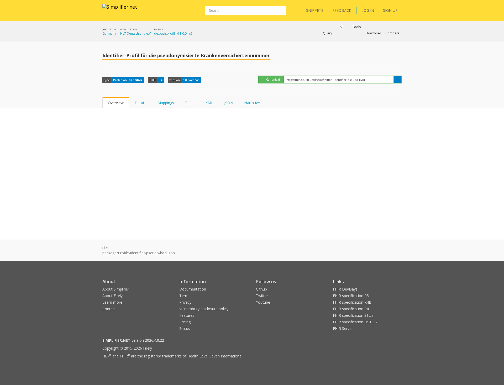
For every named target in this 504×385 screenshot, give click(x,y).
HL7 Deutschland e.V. (135, 33)
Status (184, 328)
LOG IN (367, 10)
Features (186, 315)
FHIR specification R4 (351, 308)
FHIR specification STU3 (353, 315)
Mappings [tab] (166, 102)
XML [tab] (209, 102)
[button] (327, 33)
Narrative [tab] (252, 102)
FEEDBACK (341, 10)
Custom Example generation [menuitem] (333, 40)
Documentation (192, 289)
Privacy (185, 302)
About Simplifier (115, 289)
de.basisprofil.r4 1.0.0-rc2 (173, 33)
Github (261, 289)
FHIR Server (343, 328)
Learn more (112, 302)
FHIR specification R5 (351, 295)
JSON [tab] (228, 102)
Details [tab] (140, 102)
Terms (184, 295)
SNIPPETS (314, 10)
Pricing (185, 321)
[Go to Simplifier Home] (119, 10)
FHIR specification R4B (352, 302)
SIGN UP (390, 10)
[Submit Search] (282, 10)
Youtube (263, 302)
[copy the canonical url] (397, 79)
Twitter (262, 295)
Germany (109, 33)
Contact (109, 308)
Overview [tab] (116, 102)
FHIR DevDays (345, 289)
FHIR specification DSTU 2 (355, 321)
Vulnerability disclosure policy (203, 308)
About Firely (112, 295)
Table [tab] (190, 102)
